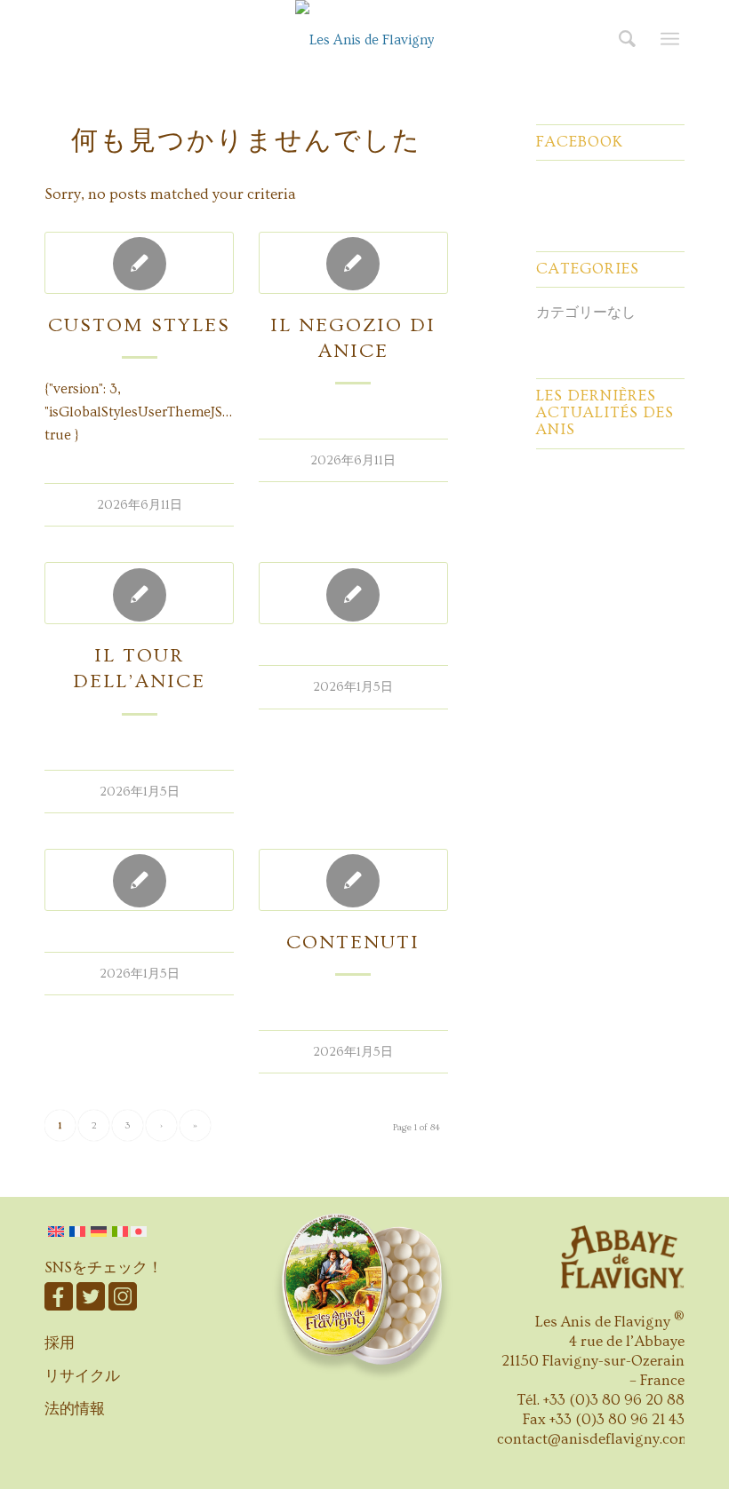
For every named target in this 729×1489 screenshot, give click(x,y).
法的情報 (74, 1408)
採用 (59, 1343)
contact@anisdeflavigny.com (594, 1438)
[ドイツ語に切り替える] (98, 1231)
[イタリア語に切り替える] (120, 1231)
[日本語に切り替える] (140, 1231)
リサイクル (82, 1375)
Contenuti (353, 942)
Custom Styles (139, 325)
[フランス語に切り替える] (77, 1231)
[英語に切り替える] (56, 1231)
